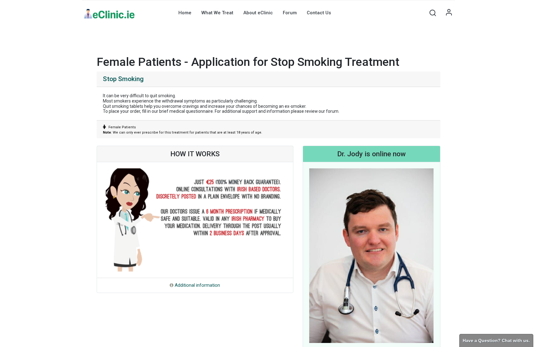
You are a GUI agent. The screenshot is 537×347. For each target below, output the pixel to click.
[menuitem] (184, 13)
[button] (432, 13)
